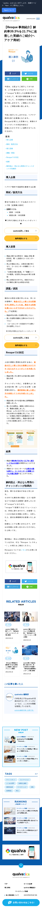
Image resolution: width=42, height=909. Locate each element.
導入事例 (7, 887)
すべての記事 (28, 884)
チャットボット (10, 780)
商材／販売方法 (12, 144)
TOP (6, 884)
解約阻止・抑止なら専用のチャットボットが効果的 (20, 167)
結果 (8, 162)
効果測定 (9, 791)
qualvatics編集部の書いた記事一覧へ (24, 710)
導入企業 (9, 140)
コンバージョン (24, 780)
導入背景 (9, 149)
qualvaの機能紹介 (30, 887)
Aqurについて (9, 10)
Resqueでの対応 (12, 157)
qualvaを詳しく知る (21, 231)
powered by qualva (31, 18)
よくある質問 (10, 783)
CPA (32, 787)
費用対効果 (9, 787)
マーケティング (21, 787)
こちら (23, 550)
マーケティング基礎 (21, 891)
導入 (17, 791)
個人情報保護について (12, 895)
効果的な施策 (22, 783)
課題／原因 (10, 153)
